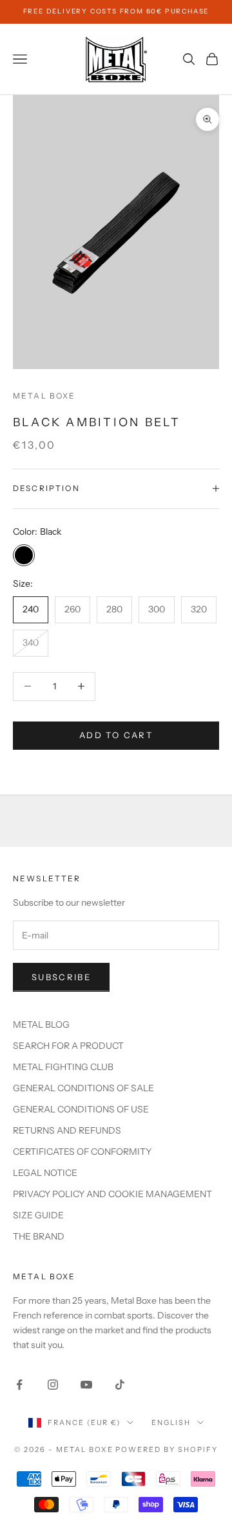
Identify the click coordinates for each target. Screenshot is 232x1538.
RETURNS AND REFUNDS (67, 1130)
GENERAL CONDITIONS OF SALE (83, 1088)
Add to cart (116, 735)
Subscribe (61, 977)
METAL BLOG (41, 1024)
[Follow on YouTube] (86, 1384)
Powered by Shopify (166, 1449)
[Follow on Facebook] (19, 1384)
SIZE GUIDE (38, 1215)
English (171, 1422)
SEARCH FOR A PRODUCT (68, 1045)
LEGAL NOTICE (45, 1173)
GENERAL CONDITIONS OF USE (81, 1109)
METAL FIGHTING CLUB (63, 1067)
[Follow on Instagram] (52, 1384)
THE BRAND (38, 1236)
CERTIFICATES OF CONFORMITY (82, 1151)
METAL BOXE (44, 396)
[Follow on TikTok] (119, 1384)
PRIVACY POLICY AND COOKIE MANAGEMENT (112, 1194)
